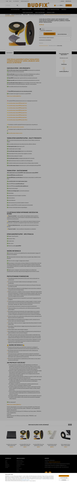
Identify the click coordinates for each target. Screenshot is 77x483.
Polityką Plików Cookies (25, 479)
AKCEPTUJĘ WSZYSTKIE (63, 475)
